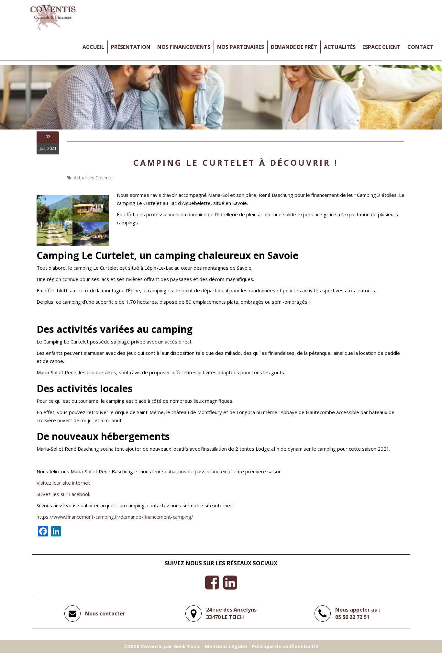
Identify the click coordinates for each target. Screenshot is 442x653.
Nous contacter (105, 613)
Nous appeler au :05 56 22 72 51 (357, 613)
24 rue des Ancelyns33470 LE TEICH (231, 613)
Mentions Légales (226, 646)
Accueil (93, 47)
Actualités (340, 47)
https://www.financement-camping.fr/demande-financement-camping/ (115, 516)
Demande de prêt (294, 47)
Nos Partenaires (240, 47)
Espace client (381, 47)
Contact (420, 47)
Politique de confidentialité (285, 646)
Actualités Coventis (94, 178)
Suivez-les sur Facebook (63, 494)
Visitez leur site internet (63, 482)
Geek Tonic (186, 646)
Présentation (130, 47)
